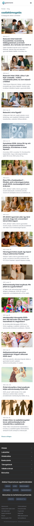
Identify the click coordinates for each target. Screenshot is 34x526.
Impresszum (4, 506)
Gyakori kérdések (6, 513)
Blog (8, 9)
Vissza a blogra (6, 436)
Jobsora (8, 486)
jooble (15, 486)
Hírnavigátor (6, 490)
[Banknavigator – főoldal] (7, 3)
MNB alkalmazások (23, 515)
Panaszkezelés (22, 508)
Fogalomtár (21, 511)
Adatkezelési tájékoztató (8, 508)
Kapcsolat (20, 513)
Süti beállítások (22, 518)
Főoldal (3, 9)
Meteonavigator (24, 486)
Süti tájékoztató (5, 511)
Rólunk (3, 515)
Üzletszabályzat (22, 506)
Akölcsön (15, 490)
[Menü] (31, 3)
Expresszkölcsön (26, 490)
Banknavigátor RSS (6, 518)
